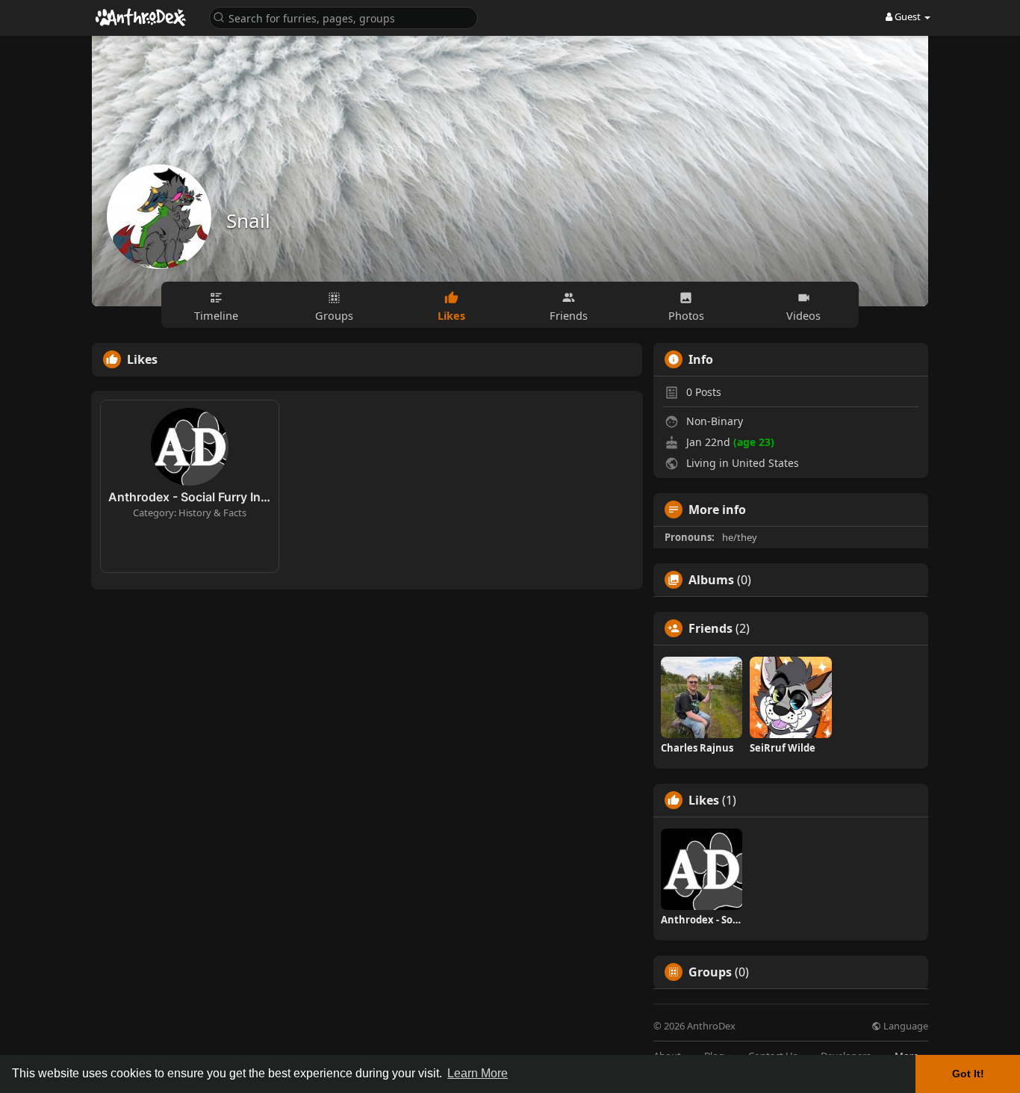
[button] (343, 16)
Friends (710, 628)
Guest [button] (907, 16)
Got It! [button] (968, 1074)
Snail (248, 220)
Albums (711, 580)
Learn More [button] (477, 1073)
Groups (710, 972)
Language (904, 1026)
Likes (703, 800)
